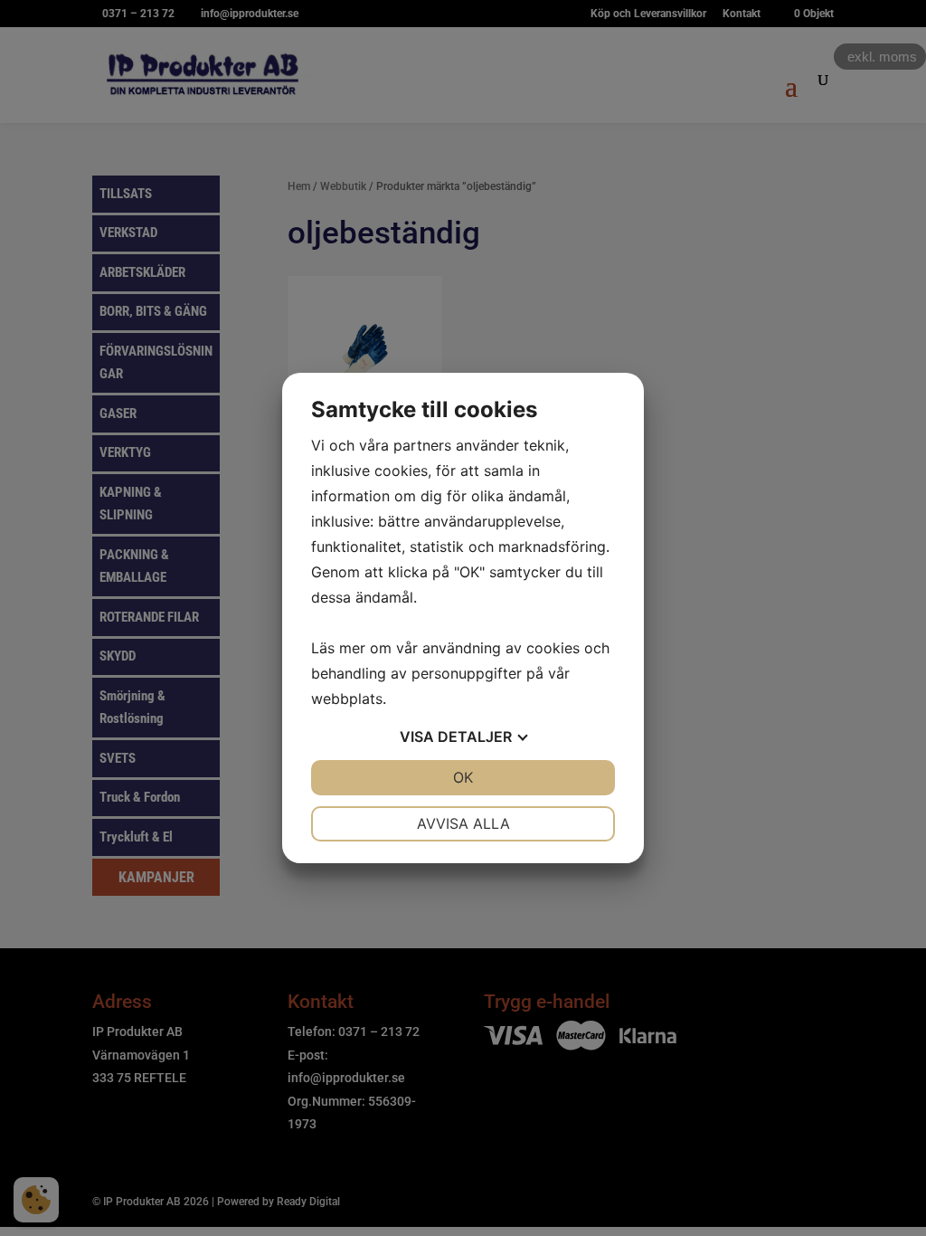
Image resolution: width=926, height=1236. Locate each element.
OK (463, 777)
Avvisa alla (463, 823)
